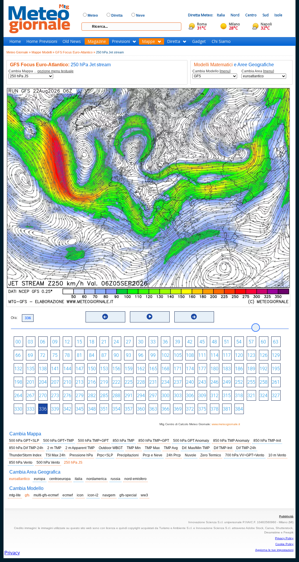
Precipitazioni (128, 455)
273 (55, 395)
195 (276, 368)
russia (115, 479)
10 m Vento (277, 455)
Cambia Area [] (257, 71)
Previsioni (121, 41)
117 (227, 355)
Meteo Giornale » (18, 52)
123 (251, 355)
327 (276, 395)
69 (30, 355)
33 (153, 342)
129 (276, 355)
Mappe (148, 41)
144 (67, 368)
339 (55, 409)
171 (178, 368)
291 (129, 395)
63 (275, 342)
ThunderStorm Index (25, 455)
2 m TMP (54, 448)
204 (43, 382)
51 (226, 342)
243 (202, 382)
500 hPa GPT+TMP (58, 441)
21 (104, 342)
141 (55, 368)
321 (251, 395)
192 (263, 368)
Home (15, 41)
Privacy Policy (284, 538)
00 (18, 342)
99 (153, 355)
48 (214, 342)
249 (227, 382)
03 (30, 342)
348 (92, 409)
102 (165, 355)
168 (165, 368)
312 (214, 395)
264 (18, 395)
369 (178, 409)
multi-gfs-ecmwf (46, 495)
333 (30, 409)
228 (141, 382)
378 (214, 409)
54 (238, 342)
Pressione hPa (81, 455)
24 (116, 342)
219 (104, 382)
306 (190, 395)
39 (177, 342)
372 (190, 409)
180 (214, 368)
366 (165, 409)
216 (92, 382)
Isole (278, 15)
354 (116, 409)
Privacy (12, 552)
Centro (251, 15)
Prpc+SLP (105, 455)
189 (251, 368)
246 (214, 382)
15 (79, 342)
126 (263, 355)
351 (104, 409)
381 (227, 409)
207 (55, 382)
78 (67, 355)
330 (18, 409)
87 (104, 355)
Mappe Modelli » (43, 52)
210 (67, 382)
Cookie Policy (284, 544)
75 (55, 355)
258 (263, 382)
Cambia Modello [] (211, 71)
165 (153, 368)
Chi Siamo (221, 41)
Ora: (14, 318)
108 (190, 355)
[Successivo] (194, 317)
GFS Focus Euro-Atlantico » (75, 52)
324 (263, 395)
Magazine (97, 41)
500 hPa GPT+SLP (24, 441)
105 (178, 355)
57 (251, 342)
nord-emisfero (135, 479)
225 (129, 382)
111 (202, 355)
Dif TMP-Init (223, 448)
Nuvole (190, 455)
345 (80, 409)
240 (190, 382)
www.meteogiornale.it (226, 424)
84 (91, 355)
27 (128, 342)
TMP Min (134, 448)
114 (214, 355)
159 (129, 368)
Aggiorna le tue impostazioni (274, 549)
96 (140, 355)
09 (55, 342)
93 (128, 355)
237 (178, 382)
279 (80, 395)
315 (227, 395)
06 (42, 342)
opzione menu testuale (55, 71)
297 (153, 395)
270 (43, 395)
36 (165, 342)
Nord (235, 15)
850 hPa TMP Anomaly (231, 441)
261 (276, 382)
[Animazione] (149, 317)
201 (30, 382)
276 (67, 395)
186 (239, 368)
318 (239, 395)
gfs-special (128, 495)
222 (116, 382)
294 (141, 395)
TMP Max (152, 448)
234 (165, 382)
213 (80, 382)
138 (43, 368)
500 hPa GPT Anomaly (191, 441)
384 (239, 409)
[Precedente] (105, 317)
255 (251, 382)
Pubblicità (286, 516)
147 (80, 368)
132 (18, 368)
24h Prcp (173, 455)
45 (202, 342)
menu (225, 71)
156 (116, 368)
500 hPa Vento (48, 462)
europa (39, 479)
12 (67, 342)
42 (189, 342)
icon (80, 495)
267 (30, 395)
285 (104, 395)
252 (239, 382)
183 (227, 368)
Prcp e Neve (152, 455)
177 (202, 368)
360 (141, 409)
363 (153, 409)
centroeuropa (60, 479)
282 (92, 395)
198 (18, 382)
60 (263, 342)
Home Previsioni (41, 41)
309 (202, 395)
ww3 (144, 495)
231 (153, 382)
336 (43, 409)
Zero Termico (210, 455)
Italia (221, 15)
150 (92, 368)
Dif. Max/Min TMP (196, 448)
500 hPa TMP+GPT (93, 441)
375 (202, 409)
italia (78, 479)
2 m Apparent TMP (80, 448)
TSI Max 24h (55, 455)
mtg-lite (15, 495)
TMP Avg (171, 448)
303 (178, 395)
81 (79, 355)
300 (165, 395)
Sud (266, 15)
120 (239, 355)
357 (129, 409)
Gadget (199, 41)
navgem (108, 495)
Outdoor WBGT (111, 448)
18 (91, 342)
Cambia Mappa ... (41, 71)
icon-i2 (93, 495)
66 (18, 355)
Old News (71, 41)
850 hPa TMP (123, 441)
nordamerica (96, 479)
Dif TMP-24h (246, 448)
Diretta (173, 41)
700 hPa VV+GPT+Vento (244, 455)
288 (116, 395)
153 (104, 368)
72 (42, 355)
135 (30, 368)
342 (67, 409)
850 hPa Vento (20, 462)
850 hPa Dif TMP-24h (26, 448)
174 (190, 368)
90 (116, 355)
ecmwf (67, 495)
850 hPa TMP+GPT (153, 441)
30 (140, 342)
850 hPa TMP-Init (267, 441)
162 (141, 368)
